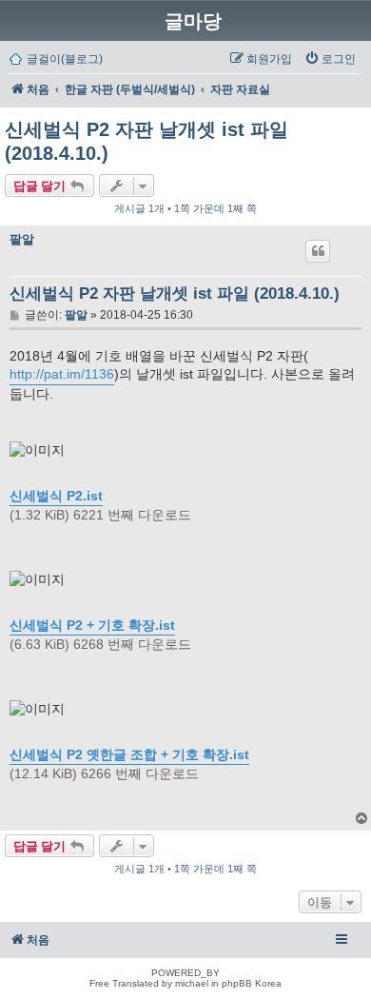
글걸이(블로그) (65, 59)
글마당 (193, 20)
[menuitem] (330, 59)
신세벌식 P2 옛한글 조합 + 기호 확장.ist (129, 754)
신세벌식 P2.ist (56, 495)
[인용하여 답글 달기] (317, 251)
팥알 (22, 239)
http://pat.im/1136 (62, 374)
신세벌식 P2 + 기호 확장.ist (92, 625)
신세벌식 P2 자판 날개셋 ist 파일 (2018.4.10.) (146, 141)
